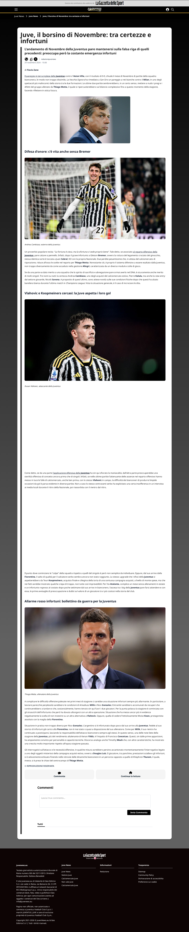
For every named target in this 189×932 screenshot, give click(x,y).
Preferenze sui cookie (147, 882)
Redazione (104, 871)
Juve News (19, 16)
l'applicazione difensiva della (71, 473)
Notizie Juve (67, 875)
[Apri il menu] (16, 9)
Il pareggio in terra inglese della (45, 76)
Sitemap (141, 871)
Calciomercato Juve (70, 878)
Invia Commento (138, 812)
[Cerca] (173, 9)
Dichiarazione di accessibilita (150, 878)
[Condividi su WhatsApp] (26, 59)
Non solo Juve (67, 882)
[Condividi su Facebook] (31, 59)
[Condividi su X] (35, 59)
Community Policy (146, 875)
